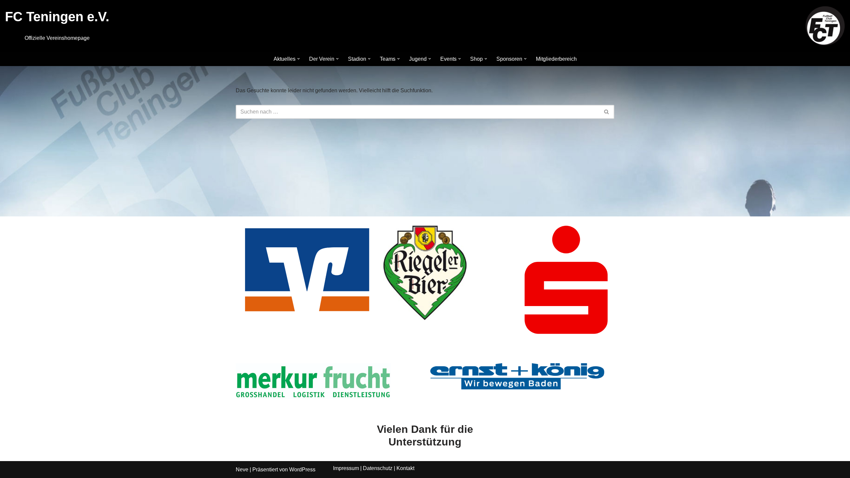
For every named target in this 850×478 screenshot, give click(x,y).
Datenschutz (377, 468)
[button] (298, 58)
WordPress (302, 469)
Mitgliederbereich (556, 59)
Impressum (346, 468)
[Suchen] (606, 112)
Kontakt (405, 468)
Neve (242, 469)
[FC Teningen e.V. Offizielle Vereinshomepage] (825, 26)
